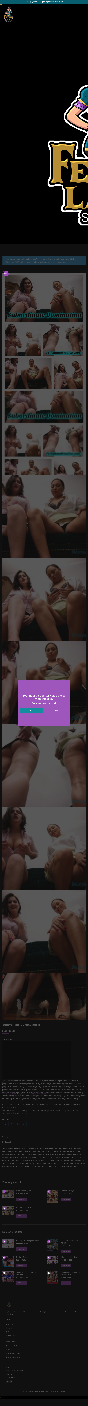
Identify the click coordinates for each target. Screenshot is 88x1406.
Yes (31, 711)
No (56, 711)
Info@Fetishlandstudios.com (53, 2)
